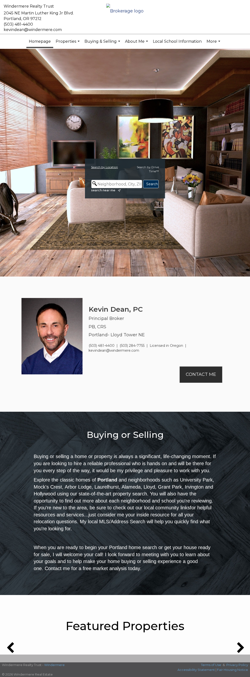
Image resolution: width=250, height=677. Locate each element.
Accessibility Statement (196, 670)
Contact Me (201, 374)
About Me (137, 44)
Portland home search (133, 547)
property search (130, 493)
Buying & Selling (102, 44)
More (214, 44)
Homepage (40, 41)
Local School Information (177, 41)
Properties (68, 44)
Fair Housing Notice (232, 670)
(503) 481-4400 (18, 24)
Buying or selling (51, 456)
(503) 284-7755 (132, 345)
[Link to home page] (125, 11)
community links (172, 507)
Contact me (57, 568)
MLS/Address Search (122, 521)
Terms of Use (211, 665)
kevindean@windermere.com (33, 29)
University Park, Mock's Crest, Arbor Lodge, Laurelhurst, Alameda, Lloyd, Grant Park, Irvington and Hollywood (124, 486)
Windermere (54, 665)
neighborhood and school (148, 500)
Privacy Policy (237, 665)
